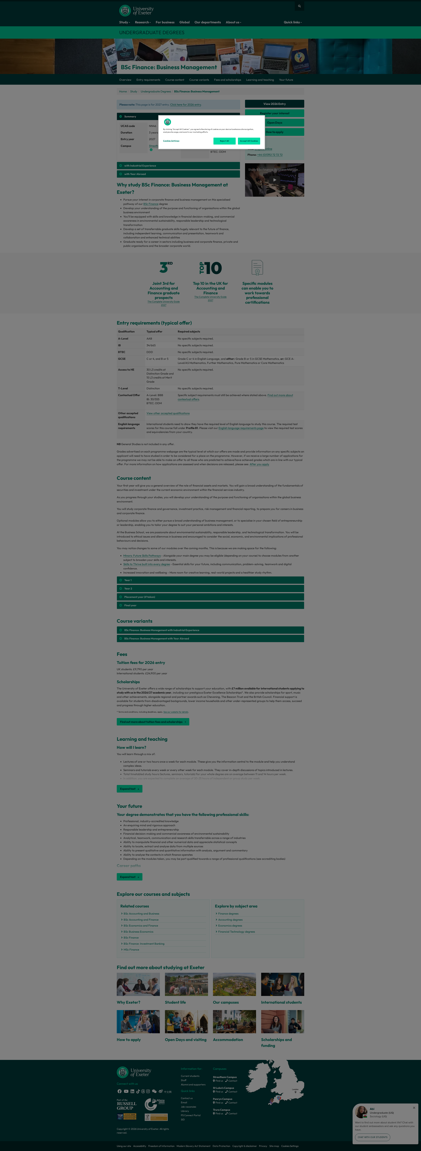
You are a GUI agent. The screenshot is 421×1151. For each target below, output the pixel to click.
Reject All (224, 141)
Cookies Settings (171, 141)
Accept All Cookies (249, 141)
